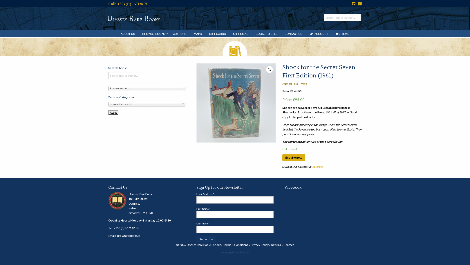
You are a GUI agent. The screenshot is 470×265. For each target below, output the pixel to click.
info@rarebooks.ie (128, 235)
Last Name (202, 223)
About (217, 244)
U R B (133, 18)
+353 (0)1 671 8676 (126, 228)
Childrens (317, 166)
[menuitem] (128, 33)
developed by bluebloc (235, 252)
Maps (198, 34)
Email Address (205, 193)
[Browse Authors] (146, 88)
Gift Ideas (240, 34)
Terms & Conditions (235, 244)
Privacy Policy (260, 244)
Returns (276, 244)
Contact (288, 244)
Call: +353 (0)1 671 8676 (128, 4)
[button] (269, 69)
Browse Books (153, 34)
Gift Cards (217, 34)
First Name (203, 208)
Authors (180, 34)
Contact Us (293, 34)
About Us (128, 34)
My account (319, 34)
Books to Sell (266, 34)
